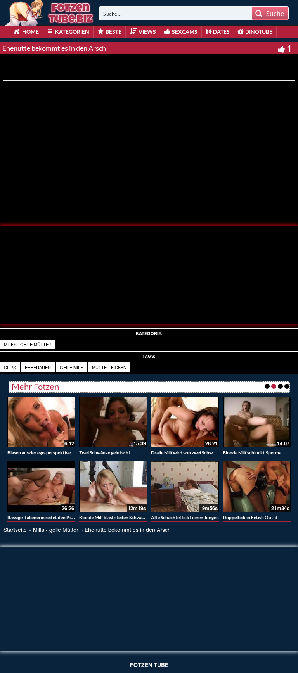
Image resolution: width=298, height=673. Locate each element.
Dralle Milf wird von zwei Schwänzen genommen (200, 453)
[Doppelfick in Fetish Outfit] (257, 486)
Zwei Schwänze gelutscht (104, 453)
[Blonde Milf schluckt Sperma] (257, 422)
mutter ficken (109, 367)
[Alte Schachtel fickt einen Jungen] (185, 486)
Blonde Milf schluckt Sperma (252, 453)
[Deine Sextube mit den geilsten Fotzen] (50, 12)
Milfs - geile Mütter (28, 344)
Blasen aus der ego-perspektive (39, 453)
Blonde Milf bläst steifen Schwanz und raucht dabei (131, 517)
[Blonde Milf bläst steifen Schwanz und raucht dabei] (113, 486)
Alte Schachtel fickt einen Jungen (185, 517)
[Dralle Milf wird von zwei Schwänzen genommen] (185, 422)
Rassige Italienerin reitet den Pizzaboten (48, 517)
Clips (10, 367)
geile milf (71, 367)
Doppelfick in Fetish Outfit (250, 517)
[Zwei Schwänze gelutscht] (113, 422)
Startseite (15, 529)
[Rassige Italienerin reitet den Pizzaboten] (41, 486)
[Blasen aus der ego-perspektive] (41, 422)
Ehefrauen (38, 367)
